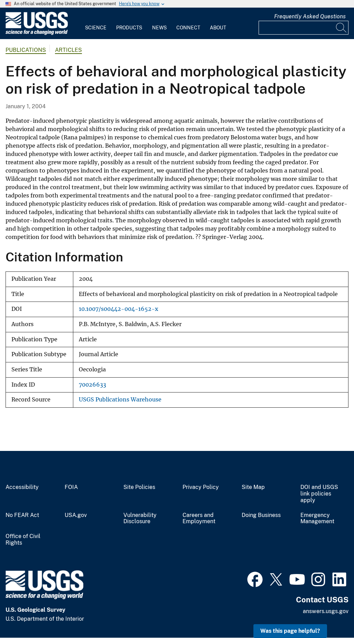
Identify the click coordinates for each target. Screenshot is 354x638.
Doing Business (261, 515)
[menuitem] (95, 23)
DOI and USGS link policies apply (319, 493)
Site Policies (139, 487)
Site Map (253, 487)
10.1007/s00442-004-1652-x (118, 309)
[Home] (37, 33)
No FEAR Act (22, 515)
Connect (188, 27)
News (159, 27)
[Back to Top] (329, 613)
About (218, 27)
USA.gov (76, 515)
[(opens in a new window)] (255, 578)
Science (95, 27)
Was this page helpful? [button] (290, 631)
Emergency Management (317, 518)
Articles (68, 50)
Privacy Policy (201, 487)
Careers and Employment (199, 518)
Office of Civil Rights (23, 539)
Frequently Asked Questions (310, 16)
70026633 (92, 384)
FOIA (71, 487)
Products (129, 27)
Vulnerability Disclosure (140, 518)
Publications (26, 50)
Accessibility (22, 487)
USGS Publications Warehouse (120, 399)
